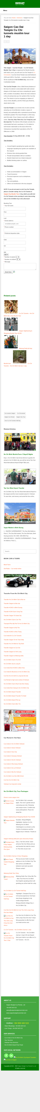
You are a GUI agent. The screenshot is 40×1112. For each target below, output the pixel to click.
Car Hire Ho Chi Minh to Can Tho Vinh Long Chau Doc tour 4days (19, 911)
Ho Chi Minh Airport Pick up (12, 700)
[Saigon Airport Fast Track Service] (20, 731)
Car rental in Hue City (10, 752)
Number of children (10, 259)
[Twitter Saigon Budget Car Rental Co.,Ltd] (25, 1057)
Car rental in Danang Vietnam (13, 756)
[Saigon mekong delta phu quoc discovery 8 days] (9, 846)
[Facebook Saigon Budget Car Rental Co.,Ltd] (6, 1057)
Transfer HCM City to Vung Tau (13, 611)
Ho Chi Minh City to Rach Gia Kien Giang (16, 684)
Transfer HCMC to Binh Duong (13, 607)
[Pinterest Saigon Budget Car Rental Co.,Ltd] (10, 1060)
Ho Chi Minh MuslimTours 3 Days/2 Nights (18, 454)
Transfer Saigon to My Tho (12, 627)
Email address (8, 220)
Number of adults (9, 257)
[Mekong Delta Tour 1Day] (9, 881)
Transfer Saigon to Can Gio (12, 648)
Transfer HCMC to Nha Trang (12, 631)
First (5, 212)
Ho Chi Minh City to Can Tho (12, 619)
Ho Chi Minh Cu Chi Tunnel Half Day (15, 890)
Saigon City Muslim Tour (11, 194)
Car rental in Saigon (10, 413)
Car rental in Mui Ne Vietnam (12, 772)
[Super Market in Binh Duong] (20, 513)
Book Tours (7, 564)
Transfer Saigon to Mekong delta (13, 656)
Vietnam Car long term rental (12, 784)
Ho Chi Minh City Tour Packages (16, 791)
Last (5, 218)
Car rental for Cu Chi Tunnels (12, 635)
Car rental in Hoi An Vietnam (12, 760)
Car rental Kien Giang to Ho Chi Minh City (16, 688)
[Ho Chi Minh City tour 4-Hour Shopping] (9, 863)
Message (7, 262)
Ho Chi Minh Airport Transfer (12, 692)
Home (14, 18)
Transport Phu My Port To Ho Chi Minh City (17, 623)
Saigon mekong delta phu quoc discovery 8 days (18, 838)
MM (5, 252)
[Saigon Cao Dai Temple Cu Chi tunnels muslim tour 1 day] (20, 56)
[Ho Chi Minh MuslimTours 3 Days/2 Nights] (20, 442)
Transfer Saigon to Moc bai (12, 603)
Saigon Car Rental (9, 417)
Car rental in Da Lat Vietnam (12, 768)
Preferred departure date (12, 233)
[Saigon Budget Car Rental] (20, 3)
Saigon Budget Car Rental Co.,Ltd (27, 1066)
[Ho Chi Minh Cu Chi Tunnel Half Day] (9, 898)
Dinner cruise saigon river (11, 797)
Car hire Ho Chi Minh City (11, 780)
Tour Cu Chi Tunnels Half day (12, 420)
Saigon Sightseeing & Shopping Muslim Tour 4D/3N (19, 817)
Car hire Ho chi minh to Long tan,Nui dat (16, 676)
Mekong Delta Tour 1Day (11, 873)
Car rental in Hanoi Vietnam (12, 748)
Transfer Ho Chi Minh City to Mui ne (14, 599)
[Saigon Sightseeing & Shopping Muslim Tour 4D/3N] (9, 824)
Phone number (9, 227)
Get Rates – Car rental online (12, 568)
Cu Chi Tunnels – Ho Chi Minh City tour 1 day (17, 929)
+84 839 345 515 (21, 1023)
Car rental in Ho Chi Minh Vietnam (14, 744)
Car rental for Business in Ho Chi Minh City (17, 672)
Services (19, 18)
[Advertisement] (20, 388)
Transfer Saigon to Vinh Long (12, 651)
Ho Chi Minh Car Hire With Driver (14, 776)
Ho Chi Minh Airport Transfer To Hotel (15, 696)
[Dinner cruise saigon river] (9, 805)
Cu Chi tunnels (21, 413)
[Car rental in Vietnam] (20, 587)
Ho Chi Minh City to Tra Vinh (12, 660)
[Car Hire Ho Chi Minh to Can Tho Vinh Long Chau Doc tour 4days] (9, 920)
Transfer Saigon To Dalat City (12, 615)
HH (5, 246)
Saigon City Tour (20, 417)
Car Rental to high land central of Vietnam (16, 680)
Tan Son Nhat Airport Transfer (14, 488)
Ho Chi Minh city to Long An (12, 664)
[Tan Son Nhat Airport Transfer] (20, 476)
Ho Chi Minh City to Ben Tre (12, 704)
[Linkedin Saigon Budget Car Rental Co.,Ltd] (11, 1057)
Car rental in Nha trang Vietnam (13, 764)
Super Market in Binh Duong (13, 527)
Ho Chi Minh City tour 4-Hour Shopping (15, 856)
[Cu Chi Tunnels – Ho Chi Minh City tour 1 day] (9, 937)
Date (5, 239)
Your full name (8, 205)
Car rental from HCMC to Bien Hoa (14, 668)
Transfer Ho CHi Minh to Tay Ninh (14, 643)
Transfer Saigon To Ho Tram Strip (14, 640)
